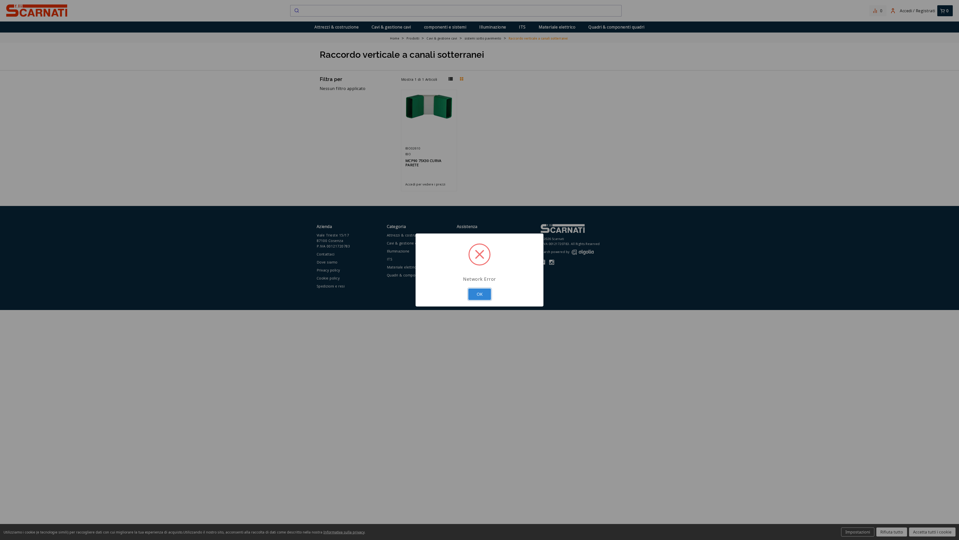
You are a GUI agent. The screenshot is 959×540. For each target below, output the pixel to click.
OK (479, 294)
